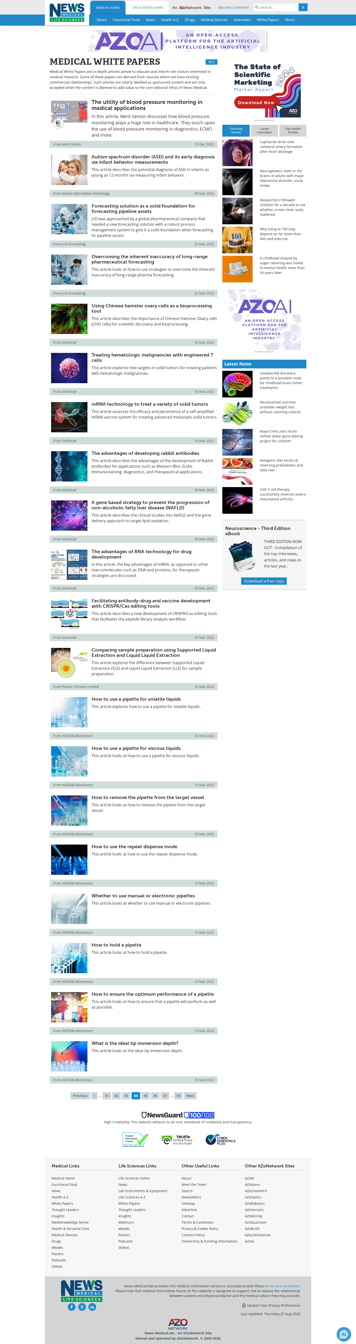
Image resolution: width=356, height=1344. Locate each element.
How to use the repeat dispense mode (134, 846)
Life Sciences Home (147, 7)
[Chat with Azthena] (344, 1334)
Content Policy (193, 1235)
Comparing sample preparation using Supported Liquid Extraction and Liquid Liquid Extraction (154, 652)
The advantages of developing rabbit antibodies (145, 453)
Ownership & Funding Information (209, 1241)
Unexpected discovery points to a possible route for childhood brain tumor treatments (281, 380)
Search (187, 1191)
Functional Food (64, 1184)
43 (126, 1095)
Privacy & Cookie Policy (200, 1228)
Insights (58, 1216)
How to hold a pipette (116, 945)
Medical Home (108, 7)
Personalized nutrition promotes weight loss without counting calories (280, 407)
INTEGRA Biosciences (77, 735)
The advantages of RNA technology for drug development (142, 554)
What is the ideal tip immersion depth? (135, 1043)
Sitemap (188, 1203)
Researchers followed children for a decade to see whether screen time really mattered (282, 207)
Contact (188, 1216)
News (56, 1191)
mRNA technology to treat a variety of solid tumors (150, 404)
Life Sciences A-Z (132, 1197)
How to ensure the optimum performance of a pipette (153, 994)
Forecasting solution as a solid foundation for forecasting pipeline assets (143, 208)
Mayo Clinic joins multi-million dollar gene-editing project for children (281, 436)
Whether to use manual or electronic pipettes (143, 896)
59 (178, 1095)
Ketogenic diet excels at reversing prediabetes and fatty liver (281, 465)
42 (116, 1095)
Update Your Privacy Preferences (273, 1305)
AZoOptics (253, 1197)
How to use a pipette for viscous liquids (136, 748)
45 (145, 1095)
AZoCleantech (256, 1191)
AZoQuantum (255, 1222)
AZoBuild (252, 1228)
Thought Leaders (65, 1209)
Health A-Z (60, 1197)
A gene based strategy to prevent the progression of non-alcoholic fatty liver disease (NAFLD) (150, 505)
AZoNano (252, 1184)
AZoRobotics (255, 1203)
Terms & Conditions (198, 1222)
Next (190, 1095)
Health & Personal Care (70, 1228)
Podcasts (59, 1260)
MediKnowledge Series (70, 1222)
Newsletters (191, 1197)
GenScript (69, 342)
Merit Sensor (71, 144)
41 (107, 1095)
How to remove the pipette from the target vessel (148, 797)
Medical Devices (65, 1235)
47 (165, 1095)
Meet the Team (194, 1184)
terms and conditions (282, 1286)
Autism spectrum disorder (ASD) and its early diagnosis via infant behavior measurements (153, 159)
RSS (212, 62)
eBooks (57, 1247)
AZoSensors (254, 1209)
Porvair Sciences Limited (80, 686)
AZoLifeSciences (258, 1235)
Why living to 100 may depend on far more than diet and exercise (280, 234)
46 (155, 1095)
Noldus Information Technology (85, 193)
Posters (57, 1253)
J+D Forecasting (73, 244)
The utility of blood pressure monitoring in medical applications (147, 105)
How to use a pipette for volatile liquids (136, 699)
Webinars (126, 1222)
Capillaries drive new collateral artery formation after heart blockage (281, 147)
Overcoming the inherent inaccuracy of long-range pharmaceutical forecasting (150, 259)
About (186, 1178)
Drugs (56, 1241)
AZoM (249, 1178)
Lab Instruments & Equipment (142, 1191)
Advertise (189, 1209)
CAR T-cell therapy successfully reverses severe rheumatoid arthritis (283, 494)
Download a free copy (264, 581)
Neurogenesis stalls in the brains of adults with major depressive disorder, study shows (282, 178)
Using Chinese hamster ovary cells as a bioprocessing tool (152, 308)
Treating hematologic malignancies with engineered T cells (152, 357)
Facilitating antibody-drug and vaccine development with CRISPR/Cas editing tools (151, 603)
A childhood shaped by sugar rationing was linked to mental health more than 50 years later (282, 265)
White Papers (62, 1203)
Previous (80, 1095)
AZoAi (249, 1241)
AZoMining (253, 1216)
